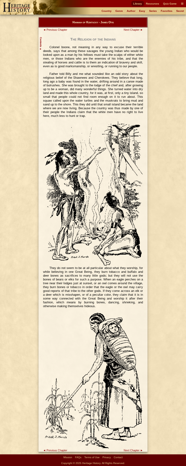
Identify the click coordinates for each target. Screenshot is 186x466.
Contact (118, 457)
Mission (67, 457)
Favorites (166, 10)
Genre (119, 10)
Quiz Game (170, 3)
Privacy (106, 457)
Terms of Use (92, 457)
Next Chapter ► (133, 29)
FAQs (78, 457)
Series (153, 10)
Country (107, 10)
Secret (180, 10)
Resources (152, 3)
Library (137, 3)
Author (131, 10)
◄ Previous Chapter (55, 29)
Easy (142, 10)
